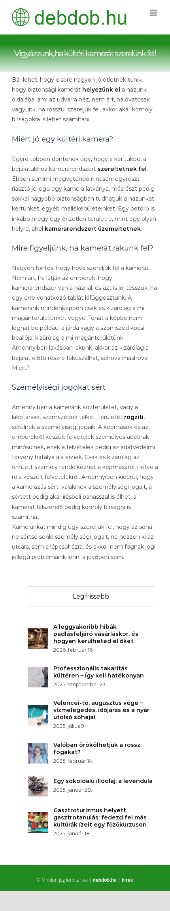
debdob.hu (105, 880)
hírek (127, 880)
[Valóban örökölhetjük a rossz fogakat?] (38, 747)
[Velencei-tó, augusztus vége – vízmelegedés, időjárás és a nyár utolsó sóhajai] (38, 709)
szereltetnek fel (122, 168)
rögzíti (134, 417)
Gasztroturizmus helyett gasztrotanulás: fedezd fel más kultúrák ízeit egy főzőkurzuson (100, 817)
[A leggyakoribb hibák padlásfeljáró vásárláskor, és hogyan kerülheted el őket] (38, 633)
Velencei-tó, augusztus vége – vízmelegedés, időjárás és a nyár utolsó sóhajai (101, 710)
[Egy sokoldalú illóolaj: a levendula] (38, 780)
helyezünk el (101, 89)
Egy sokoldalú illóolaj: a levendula (103, 781)
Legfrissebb (91, 596)
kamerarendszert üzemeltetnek (93, 228)
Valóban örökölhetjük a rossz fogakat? (96, 748)
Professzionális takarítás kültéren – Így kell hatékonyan (98, 672)
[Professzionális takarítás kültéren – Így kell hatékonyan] (38, 671)
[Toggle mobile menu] (154, 13)
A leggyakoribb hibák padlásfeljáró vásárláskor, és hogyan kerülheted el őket (95, 634)
